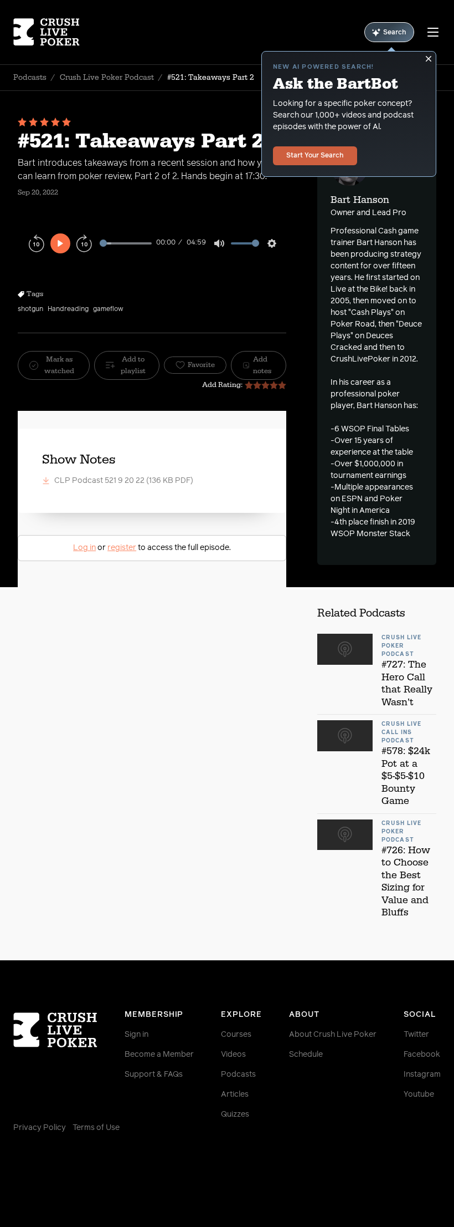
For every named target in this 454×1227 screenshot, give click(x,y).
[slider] (126, 243)
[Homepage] (49, 32)
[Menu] (433, 32)
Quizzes (235, 1114)
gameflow (108, 309)
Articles (235, 1094)
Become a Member (159, 1054)
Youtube (419, 1094)
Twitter (416, 1034)
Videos (233, 1054)
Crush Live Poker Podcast (107, 78)
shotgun (30, 309)
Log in (84, 548)
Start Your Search (315, 155)
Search (394, 32)
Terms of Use (96, 1128)
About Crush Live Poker (332, 1034)
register (121, 548)
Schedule (306, 1054)
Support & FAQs (154, 1074)
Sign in (136, 1034)
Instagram (422, 1074)
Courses (236, 1034)
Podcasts (30, 78)
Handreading (68, 309)
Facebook (422, 1054)
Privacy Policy (39, 1128)
